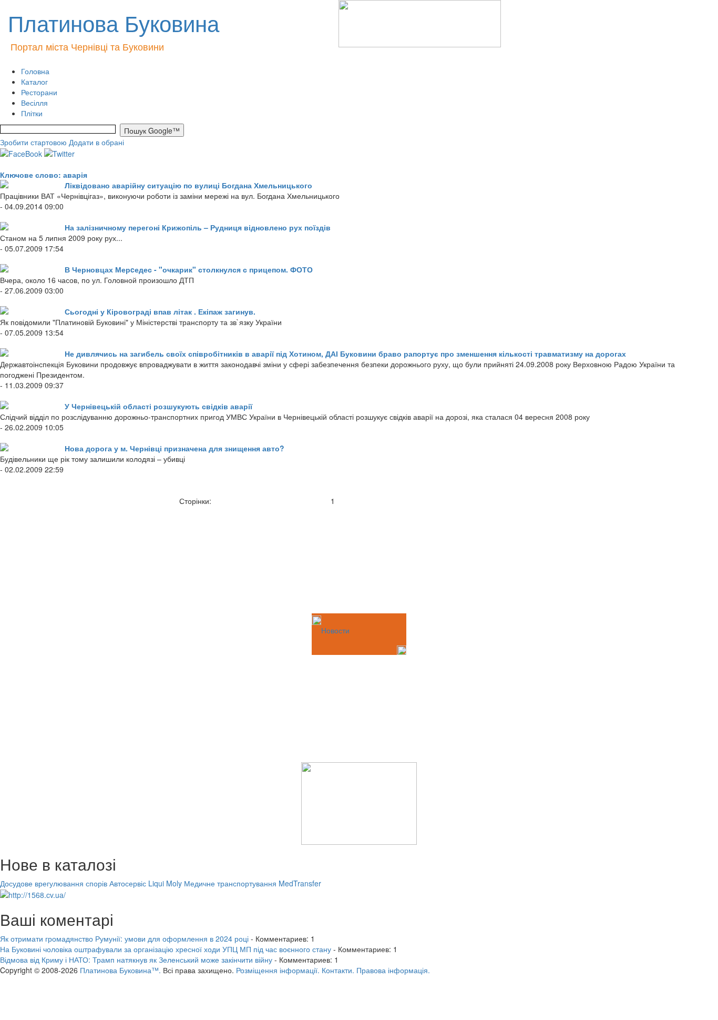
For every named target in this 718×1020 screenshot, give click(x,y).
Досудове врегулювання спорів (53, 883)
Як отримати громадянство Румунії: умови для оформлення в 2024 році (124, 938)
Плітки (32, 113)
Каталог (34, 81)
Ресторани (39, 92)
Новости (335, 630)
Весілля (34, 102)
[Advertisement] (52, 558)
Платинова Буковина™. (120, 970)
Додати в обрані (96, 142)
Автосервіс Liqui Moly (145, 883)
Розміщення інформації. (278, 970)
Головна (35, 71)
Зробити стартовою (33, 142)
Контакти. (338, 970)
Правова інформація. (393, 970)
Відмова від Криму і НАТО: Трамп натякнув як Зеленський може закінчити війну (136, 959)
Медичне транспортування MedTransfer (252, 883)
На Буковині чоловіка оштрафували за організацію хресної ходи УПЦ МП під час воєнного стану (165, 949)
